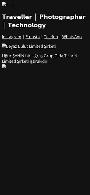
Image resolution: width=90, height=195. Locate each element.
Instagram (11, 37)
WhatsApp (72, 37)
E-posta (33, 37)
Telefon (51, 37)
